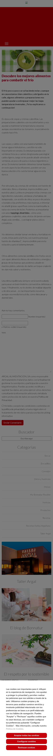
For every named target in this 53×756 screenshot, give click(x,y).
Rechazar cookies (26, 747)
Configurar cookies (26, 741)
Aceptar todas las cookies (26, 735)
